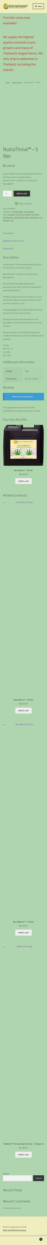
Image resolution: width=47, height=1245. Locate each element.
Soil (12, 220)
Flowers (28, 214)
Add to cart (22, 193)
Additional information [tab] (13, 241)
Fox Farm (35, 214)
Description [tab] (8, 233)
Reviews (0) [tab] (8, 248)
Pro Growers (29, 212)
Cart (36, 1238)
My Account (8, 1240)
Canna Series (17, 82)
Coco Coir (20, 214)
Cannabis (11, 214)
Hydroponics (8, 217)
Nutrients (34, 217)
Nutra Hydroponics (22, 217)
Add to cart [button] (23, 481)
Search (6, 1174)
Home (7, 82)
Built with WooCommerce (14, 1230)
